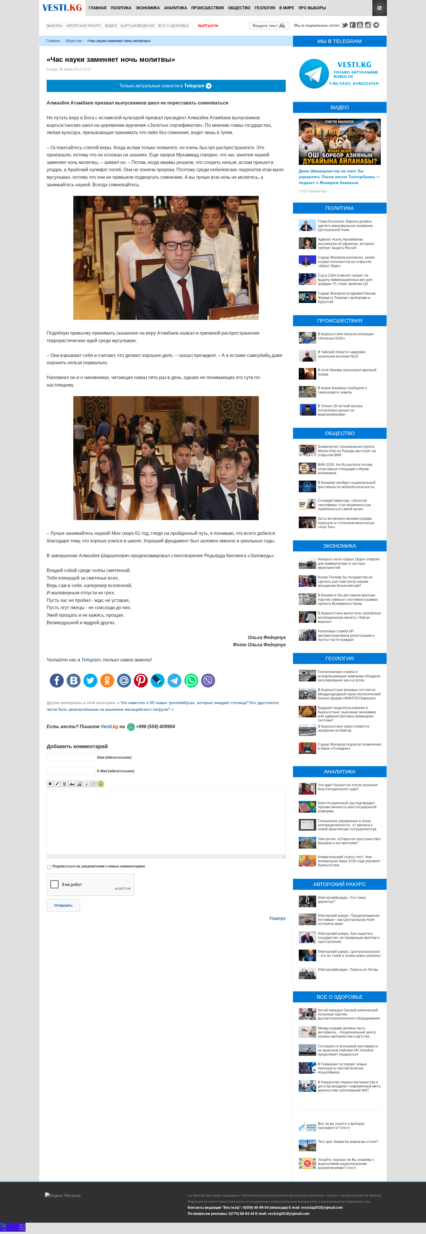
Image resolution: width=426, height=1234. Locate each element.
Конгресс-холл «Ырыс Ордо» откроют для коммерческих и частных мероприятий (349, 563)
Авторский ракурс (83, 26)
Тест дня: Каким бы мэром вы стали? (348, 1142)
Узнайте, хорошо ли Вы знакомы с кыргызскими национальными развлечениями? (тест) (346, 1164)
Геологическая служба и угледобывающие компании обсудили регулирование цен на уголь (349, 676)
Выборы (55, 26)
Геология (265, 8)
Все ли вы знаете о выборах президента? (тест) (341, 1126)
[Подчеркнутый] (64, 784)
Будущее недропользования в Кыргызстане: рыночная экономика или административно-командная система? (347, 714)
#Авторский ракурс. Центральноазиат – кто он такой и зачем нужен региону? (350, 954)
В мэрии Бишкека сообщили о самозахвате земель (342, 390)
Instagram (369, 25)
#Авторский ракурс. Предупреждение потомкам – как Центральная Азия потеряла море (349, 920)
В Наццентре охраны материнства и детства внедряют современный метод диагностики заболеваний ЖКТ (350, 1086)
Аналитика (175, 8)
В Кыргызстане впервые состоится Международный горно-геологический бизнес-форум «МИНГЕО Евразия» (349, 694)
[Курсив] (57, 784)
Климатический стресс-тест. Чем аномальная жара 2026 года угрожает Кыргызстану (349, 861)
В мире (286, 8)
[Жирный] (50, 784)
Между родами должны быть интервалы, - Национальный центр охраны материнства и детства (347, 1032)
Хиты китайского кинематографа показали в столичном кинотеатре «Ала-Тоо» (346, 523)
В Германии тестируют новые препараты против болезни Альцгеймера (342, 1068)
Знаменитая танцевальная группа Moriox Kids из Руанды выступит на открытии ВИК (347, 451)
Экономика (148, 8)
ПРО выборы (312, 8)
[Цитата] (86, 784)
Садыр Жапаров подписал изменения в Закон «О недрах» (349, 746)
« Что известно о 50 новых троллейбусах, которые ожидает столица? (183, 702)
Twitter (345, 25)
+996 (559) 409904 (155, 726)
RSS (379, 8)
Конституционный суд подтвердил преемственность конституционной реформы (347, 807)
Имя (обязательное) (114, 757)
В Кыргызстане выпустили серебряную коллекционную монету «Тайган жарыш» (350, 617)
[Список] (93, 784)
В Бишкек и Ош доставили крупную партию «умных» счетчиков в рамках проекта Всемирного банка (348, 599)
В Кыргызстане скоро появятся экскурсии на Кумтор (343, 728)
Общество (239, 8)
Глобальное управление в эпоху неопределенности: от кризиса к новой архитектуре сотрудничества (347, 825)
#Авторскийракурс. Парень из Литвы (348, 970)
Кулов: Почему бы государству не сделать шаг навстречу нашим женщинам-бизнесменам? (345, 581)
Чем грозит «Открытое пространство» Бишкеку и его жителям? (349, 841)
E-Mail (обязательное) (115, 771)
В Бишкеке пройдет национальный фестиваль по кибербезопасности (347, 485)
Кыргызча (208, 26)
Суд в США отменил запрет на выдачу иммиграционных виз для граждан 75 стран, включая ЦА (345, 279)
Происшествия (207, 8)
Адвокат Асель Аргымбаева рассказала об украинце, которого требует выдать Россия (346, 243)
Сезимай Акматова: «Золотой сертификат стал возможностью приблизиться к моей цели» (344, 505)
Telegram (377, 25)
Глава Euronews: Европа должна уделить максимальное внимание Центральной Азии (345, 225)
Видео (111, 26)
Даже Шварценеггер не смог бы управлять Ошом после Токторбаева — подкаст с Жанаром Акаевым (339, 176)
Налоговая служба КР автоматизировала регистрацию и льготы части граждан (346, 635)
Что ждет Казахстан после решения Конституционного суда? (348, 787)
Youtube (361, 25)
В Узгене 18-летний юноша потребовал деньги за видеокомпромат (340, 410)
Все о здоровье (173, 26)
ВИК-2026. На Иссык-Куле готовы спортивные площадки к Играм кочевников (345, 469)
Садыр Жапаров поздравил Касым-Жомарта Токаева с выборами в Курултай (347, 297)
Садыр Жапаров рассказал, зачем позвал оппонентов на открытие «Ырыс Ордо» (346, 261)
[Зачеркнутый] (71, 784)
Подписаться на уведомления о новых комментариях (98, 866)
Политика (121, 8)
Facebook (353, 25)
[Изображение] (79, 784)
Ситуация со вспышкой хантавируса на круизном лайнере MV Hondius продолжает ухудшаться (348, 1050)
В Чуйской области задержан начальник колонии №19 (342, 354)
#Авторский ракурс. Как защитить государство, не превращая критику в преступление (348, 938)
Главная (97, 8)
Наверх (278, 918)
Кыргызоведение (138, 26)
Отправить (63, 905)
